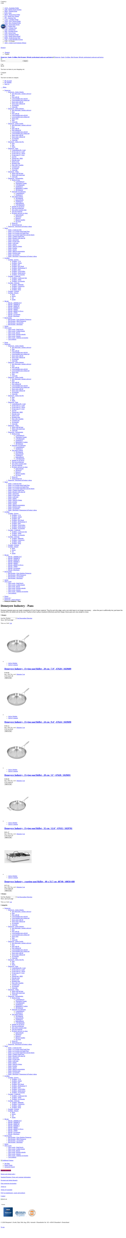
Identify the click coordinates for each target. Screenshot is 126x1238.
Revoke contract (6, 1170)
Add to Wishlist (12, 663)
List (11, 623)
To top (3, 1227)
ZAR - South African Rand (12, 36)
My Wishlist (7, 82)
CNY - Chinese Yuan (10, 28)
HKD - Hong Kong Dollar (12, 14)
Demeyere (7, 598)
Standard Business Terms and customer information (16, 1177)
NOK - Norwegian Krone (12, 24)
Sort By (3, 618)
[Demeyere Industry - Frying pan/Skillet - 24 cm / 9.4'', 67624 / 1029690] (18, 715)
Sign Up (6, 84)
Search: (3, 61)
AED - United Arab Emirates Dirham (15, 43)
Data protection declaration (8, 1183)
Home (6, 596)
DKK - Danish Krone (10, 11)
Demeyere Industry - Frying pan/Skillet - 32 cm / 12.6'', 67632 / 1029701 (38, 828)
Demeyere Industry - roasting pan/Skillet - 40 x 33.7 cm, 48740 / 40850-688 (39, 881)
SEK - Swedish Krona (11, 31)
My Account (8, 81)
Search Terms (8, 1165)
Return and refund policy (8, 1174)
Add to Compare (13, 665)
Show (2, 620)
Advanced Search (9, 1167)
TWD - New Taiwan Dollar (12, 21)
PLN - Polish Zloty (10, 26)
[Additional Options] (7, 1160)
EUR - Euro (8, 13)
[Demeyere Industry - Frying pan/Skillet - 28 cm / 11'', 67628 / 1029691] (18, 768)
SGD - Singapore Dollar (11, 34)
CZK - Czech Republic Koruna (13, 39)
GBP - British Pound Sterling (12, 9)
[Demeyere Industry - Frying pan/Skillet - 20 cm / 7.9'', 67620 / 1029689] (18, 661)
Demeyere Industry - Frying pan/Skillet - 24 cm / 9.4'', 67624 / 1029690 (37, 722)
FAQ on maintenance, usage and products (13, 1193)
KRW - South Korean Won (12, 38)
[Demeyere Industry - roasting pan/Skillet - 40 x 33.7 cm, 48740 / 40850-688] (18, 874)
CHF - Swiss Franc (10, 33)
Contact (3, 1196)
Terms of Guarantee (6, 1190)
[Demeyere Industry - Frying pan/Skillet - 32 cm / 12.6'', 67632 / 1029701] (18, 821)
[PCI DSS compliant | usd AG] (31, 1216)
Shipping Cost (21, 674)
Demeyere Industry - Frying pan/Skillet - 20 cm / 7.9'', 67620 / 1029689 (37, 669)
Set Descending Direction (24, 618)
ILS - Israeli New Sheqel (11, 16)
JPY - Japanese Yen (10, 18)
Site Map (7, 1163)
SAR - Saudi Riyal (9, 29)
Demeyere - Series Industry (12, 599)
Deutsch (3, 47)
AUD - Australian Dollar (11, 8)
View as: (3, 623)
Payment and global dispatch (9, 1180)
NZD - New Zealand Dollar (12, 23)
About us (3, 1186)
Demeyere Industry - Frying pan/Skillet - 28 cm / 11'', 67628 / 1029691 (37, 775)
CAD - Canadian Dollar (11, 19)
